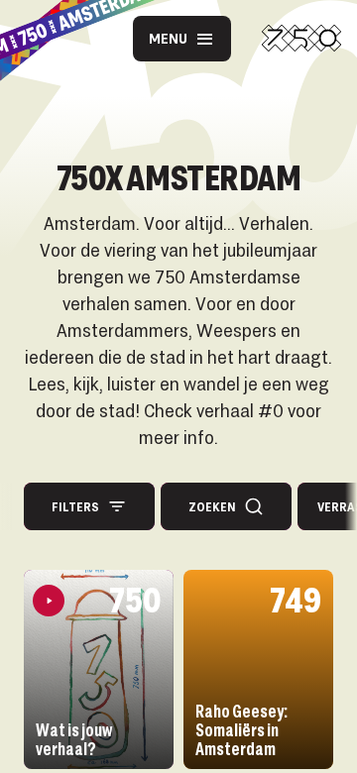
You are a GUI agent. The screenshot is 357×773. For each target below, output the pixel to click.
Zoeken (212, 506)
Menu (168, 38)
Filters (75, 506)
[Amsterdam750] (301, 38)
